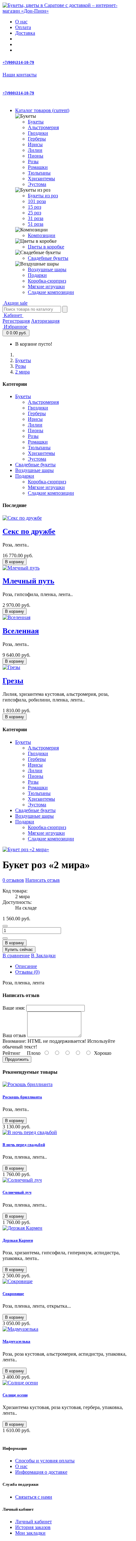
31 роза (35, 218)
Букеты (36, 121)
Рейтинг (12, 1053)
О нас (21, 21)
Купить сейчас (19, 949)
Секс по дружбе (29, 531)
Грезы (13, 681)
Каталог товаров (42, 110)
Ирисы (35, 144)
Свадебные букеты (48, 258)
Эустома (37, 184)
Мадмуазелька (16, 1341)
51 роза (35, 224)
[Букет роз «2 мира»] (26, 849)
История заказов (33, 1527)
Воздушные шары (47, 269)
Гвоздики (38, 133)
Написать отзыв (42, 880)
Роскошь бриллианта (22, 1097)
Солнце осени (15, 1395)
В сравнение (16, 955)
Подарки (37, 275)
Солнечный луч (17, 1192)
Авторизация (45, 321)
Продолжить (17, 1059)
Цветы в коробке (46, 246)
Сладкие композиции (51, 292)
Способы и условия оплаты (45, 1460)
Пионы (35, 155)
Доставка (25, 33)
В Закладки (43, 955)
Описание (26, 966)
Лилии (35, 150)
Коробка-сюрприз (47, 281)
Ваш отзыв (14, 1035)
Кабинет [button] (13, 315)
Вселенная (21, 631)
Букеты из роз (43, 195)
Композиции (41, 235)
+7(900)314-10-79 (18, 62)
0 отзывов (13, 880)
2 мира (22, 371)
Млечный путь (28, 581)
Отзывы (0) (27, 972)
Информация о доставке (41, 1472)
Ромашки (38, 167)
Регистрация (16, 321)
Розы (33, 161)
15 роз (34, 207)
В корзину (14, 561)
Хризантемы (41, 178)
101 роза (37, 201)
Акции (15, 303)
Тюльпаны (39, 173)
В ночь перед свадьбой (24, 1144)
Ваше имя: (14, 1008)
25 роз (34, 212)
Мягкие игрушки (46, 286)
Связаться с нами (33, 1497)
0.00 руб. (16, 333)
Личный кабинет (33, 1521)
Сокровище (13, 1293)
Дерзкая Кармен (18, 1240)
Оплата (23, 27)
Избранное (15, 326)
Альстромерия (43, 127)
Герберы (37, 138)
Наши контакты (20, 74)
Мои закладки (30, 1533)
